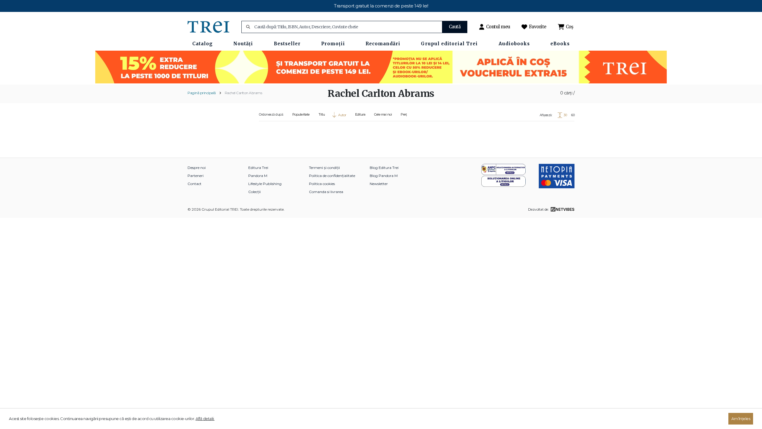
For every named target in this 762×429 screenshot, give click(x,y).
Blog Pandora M (384, 175)
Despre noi (197, 167)
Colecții (254, 191)
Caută (455, 26)
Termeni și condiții (324, 167)
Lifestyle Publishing (265, 183)
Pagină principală (202, 93)
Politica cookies (322, 183)
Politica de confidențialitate (332, 175)
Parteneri (196, 175)
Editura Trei (258, 167)
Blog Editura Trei (384, 167)
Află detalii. (205, 418)
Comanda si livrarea (326, 191)
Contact (195, 183)
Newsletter (379, 183)
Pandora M (257, 175)
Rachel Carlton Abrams (243, 93)
